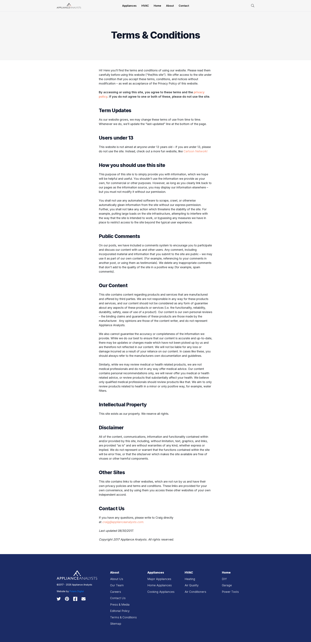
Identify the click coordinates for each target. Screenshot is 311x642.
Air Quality (192, 585)
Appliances (129, 5)
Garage (227, 585)
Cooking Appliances (160, 591)
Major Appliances (159, 579)
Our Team (117, 585)
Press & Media (120, 604)
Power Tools (230, 591)
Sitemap (115, 623)
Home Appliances (159, 585)
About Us (116, 579)
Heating (190, 579)
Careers (115, 591)
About (170, 5)
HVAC (145, 5)
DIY (224, 579)
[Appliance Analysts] (69, 5)
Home (157, 5)
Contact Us (118, 598)
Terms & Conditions (123, 617)
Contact (184, 5)
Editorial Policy (120, 611)
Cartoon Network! (196, 151)
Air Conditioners (195, 591)
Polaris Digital (76, 591)
